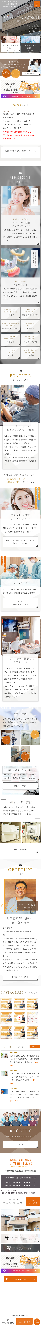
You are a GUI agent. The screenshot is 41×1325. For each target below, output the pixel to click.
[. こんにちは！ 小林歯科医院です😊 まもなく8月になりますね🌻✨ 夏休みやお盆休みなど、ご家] (32, 1018)
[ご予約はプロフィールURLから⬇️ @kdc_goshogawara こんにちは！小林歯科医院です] (6, 1004)
